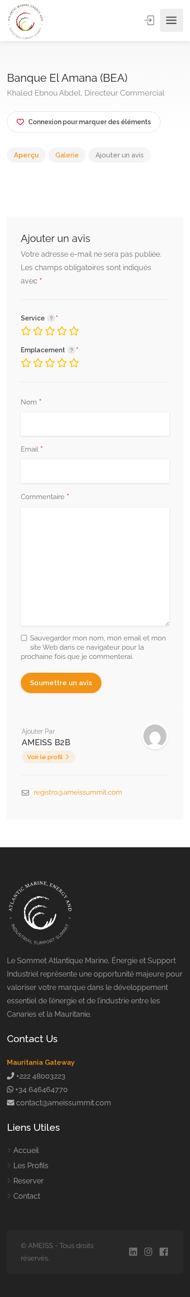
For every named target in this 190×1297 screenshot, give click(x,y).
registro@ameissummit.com (78, 792)
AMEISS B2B (46, 742)
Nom (31, 402)
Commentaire (45, 497)
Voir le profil (45, 757)
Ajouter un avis (119, 155)
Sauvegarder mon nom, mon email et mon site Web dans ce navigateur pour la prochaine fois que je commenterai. (93, 647)
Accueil (26, 1150)
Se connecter (150, 20)
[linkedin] (133, 1252)
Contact (26, 1196)
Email (32, 449)
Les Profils (30, 1165)
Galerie (67, 155)
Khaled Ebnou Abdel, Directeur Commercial (86, 92)
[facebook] (163, 1252)
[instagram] (148, 1252)
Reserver (28, 1180)
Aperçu (26, 155)
